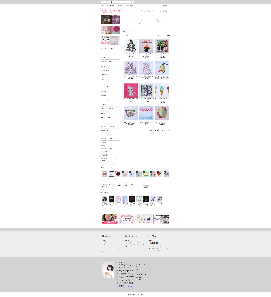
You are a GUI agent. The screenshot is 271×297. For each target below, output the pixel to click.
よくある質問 (104, 151)
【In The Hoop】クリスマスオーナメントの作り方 (110, 159)
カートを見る (156, 269)
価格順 (165, 35)
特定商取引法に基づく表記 (142, 272)
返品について (139, 269)
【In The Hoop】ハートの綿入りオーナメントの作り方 (110, 155)
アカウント (145, 1)
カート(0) (167, 1)
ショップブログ (139, 277)
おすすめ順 (160, 35)
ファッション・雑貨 (128, 21)
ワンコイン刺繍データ (129, 15)
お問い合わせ (164, 5)
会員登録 (152, 1)
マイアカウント (156, 261)
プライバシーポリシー (141, 274)
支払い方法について (140, 264)
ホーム (102, 5)
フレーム (156, 23)
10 (162, 130)
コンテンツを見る (129, 5)
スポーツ (126, 23)
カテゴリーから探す (110, 5)
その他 (125, 25)
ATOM (140, 279)
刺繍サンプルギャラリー (106, 148)
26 (166, 130)
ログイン (159, 1)
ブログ (158, 5)
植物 (125, 19)
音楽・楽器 (156, 21)
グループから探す (120, 5)
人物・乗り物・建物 (158, 19)
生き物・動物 (141, 19)
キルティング (141, 25)
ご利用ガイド (104, 142)
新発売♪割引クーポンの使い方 (107, 163)
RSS (137, 279)
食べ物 (140, 21)
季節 (140, 23)
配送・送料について (140, 266)
